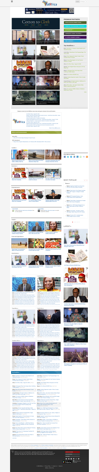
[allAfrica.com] (18, 121)
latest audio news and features (26, 210)
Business (14, 166)
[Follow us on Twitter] (69, 459)
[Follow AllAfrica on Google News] (74, 157)
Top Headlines (68, 45)
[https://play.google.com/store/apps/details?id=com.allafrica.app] (66, 462)
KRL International (16, 140)
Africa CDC (14, 136)
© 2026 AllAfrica (40, 466)
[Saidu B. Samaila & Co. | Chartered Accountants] (49, 11)
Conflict (14, 147)
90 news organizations (34, 445)
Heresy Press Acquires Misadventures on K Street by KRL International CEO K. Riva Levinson (31, 141)
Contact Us (54, 466)
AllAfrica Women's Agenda (72, 37)
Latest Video (41, 208)
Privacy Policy (48, 466)
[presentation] (85, 180)
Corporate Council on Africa (73, 33)
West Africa (40, 340)
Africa (13, 276)
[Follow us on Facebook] (66, 459)
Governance (15, 253)
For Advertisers (69, 454)
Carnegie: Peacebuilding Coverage (74, 26)
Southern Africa (16, 340)
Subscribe (68, 456)
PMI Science (69, 41)
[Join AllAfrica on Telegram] (71, 157)
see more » (14, 438)
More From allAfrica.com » (55, 128)
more (85, 92)
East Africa (14, 308)
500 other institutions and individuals (47, 445)
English (78, 1)
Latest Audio (15, 208)
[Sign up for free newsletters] (84, 157)
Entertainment (15, 187)
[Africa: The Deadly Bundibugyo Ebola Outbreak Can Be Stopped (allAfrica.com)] (23, 284)
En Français (82, 1)
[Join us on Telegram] (71, 459)
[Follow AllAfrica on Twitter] (68, 157)
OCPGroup (68, 30)
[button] (72, 222)
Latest (67, 226)
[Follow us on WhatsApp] (76, 459)
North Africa (40, 308)
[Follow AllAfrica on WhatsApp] (81, 157)
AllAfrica (49, 3)
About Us (60, 466)
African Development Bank (73, 22)
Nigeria (67, 183)
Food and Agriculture (17, 236)
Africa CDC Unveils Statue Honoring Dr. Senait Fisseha (24, 137)
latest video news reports (50, 210)
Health (13, 219)
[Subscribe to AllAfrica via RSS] (78, 459)
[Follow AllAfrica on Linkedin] (77, 157)
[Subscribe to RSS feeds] (87, 157)
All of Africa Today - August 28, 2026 (72, 63)
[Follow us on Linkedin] (73, 459)
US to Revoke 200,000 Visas (71, 74)
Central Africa (40, 276)
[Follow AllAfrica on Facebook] (65, 157)
